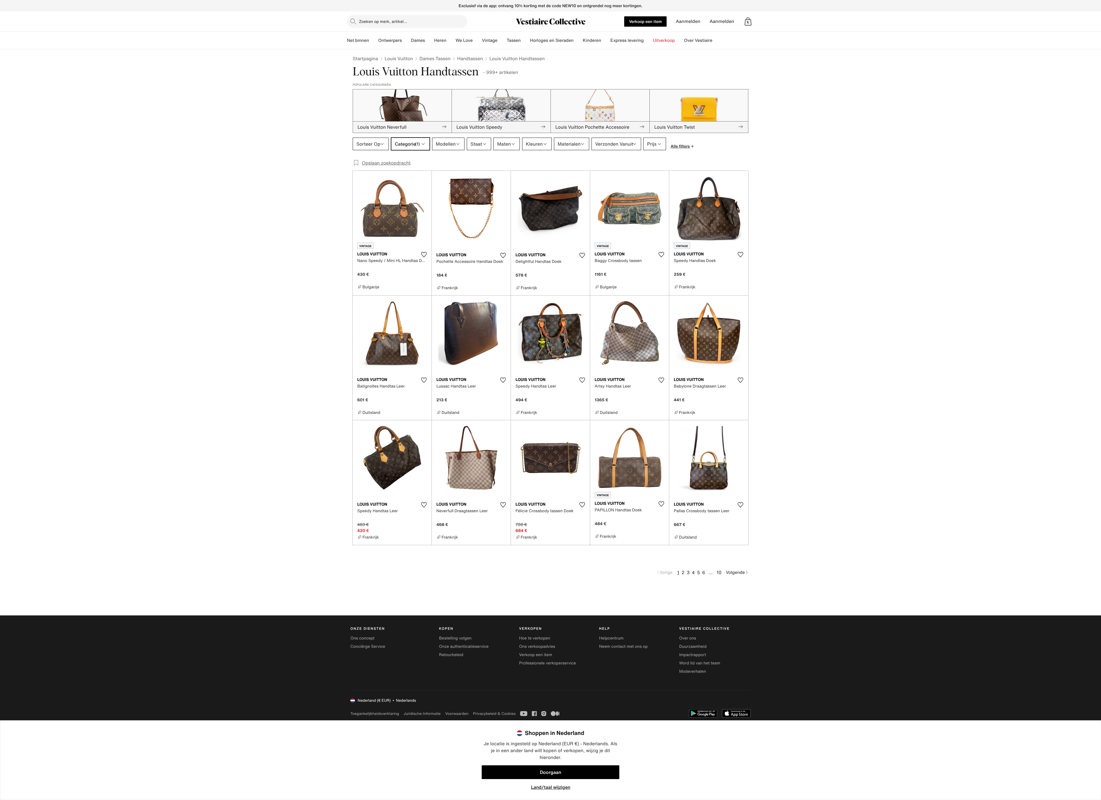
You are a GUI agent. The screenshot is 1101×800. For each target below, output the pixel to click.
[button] (748, 21)
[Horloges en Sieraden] (578, 40)
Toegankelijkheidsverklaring (374, 713)
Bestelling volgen (455, 638)
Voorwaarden (456, 713)
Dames (418, 40)
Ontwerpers (390, 40)
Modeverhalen (692, 671)
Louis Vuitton (399, 58)
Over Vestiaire (698, 40)
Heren (440, 40)
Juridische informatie (422, 713)
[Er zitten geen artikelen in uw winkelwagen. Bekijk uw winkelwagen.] (748, 21)
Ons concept (362, 638)
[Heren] (451, 40)
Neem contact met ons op (623, 646)
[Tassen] (525, 40)
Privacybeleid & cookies (494, 713)
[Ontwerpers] (406, 40)
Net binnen (358, 40)
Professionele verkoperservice (547, 663)
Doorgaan (550, 772)
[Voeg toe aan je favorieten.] (423, 254)
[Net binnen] (373, 40)
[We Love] (477, 40)
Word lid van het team (699, 663)
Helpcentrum (611, 638)
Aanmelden (688, 21)
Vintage (489, 40)
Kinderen (592, 40)
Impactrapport (692, 655)
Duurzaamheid (693, 646)
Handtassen (470, 58)
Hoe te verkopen (534, 638)
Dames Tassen (434, 58)
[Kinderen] (606, 40)
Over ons (687, 638)
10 (719, 572)
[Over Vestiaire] (717, 40)
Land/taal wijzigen (550, 787)
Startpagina (365, 58)
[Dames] (429, 40)
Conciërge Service (367, 646)
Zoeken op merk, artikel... (383, 21)
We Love (464, 40)
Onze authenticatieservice (464, 646)
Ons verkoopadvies (537, 646)
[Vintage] (502, 40)
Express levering (627, 40)
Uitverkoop (664, 40)
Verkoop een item (645, 21)
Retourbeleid (451, 655)
